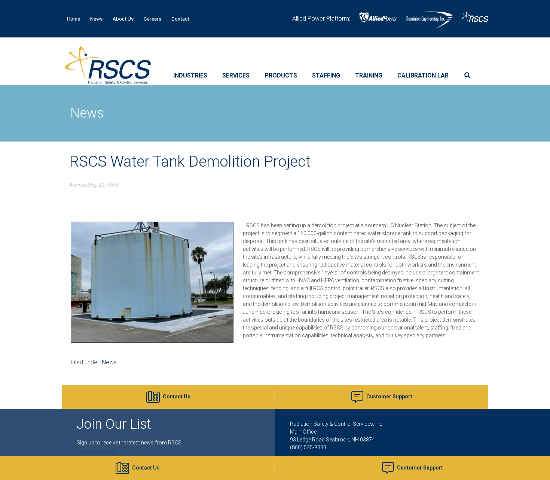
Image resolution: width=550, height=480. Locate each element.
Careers (152, 19)
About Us (123, 19)
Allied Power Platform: (321, 18)
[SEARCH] (469, 75)
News (96, 19)
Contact (180, 19)
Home (73, 19)
